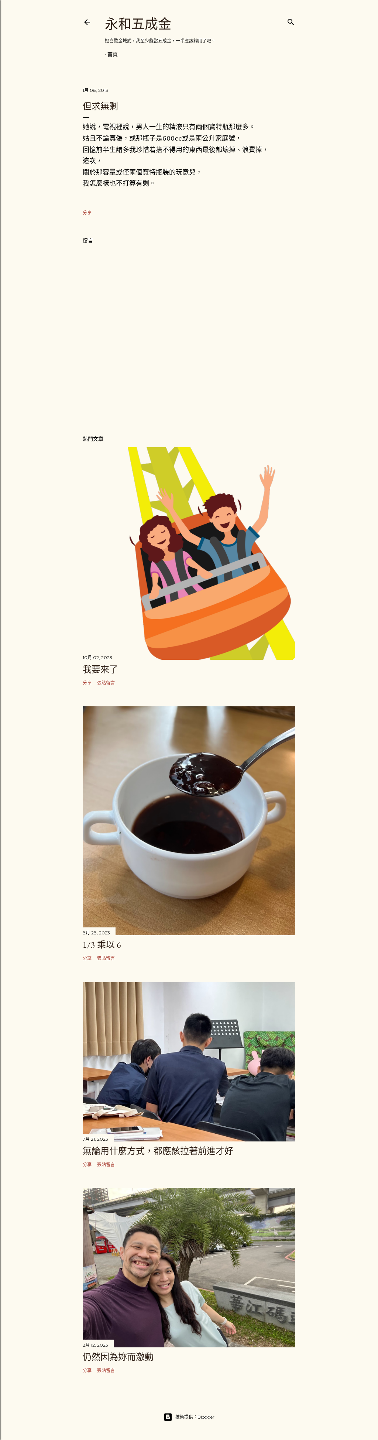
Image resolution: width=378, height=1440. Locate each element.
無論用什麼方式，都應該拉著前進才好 (158, 1151)
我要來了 (100, 669)
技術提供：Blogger (194, 1417)
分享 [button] (87, 213)
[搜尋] (290, 20)
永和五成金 (138, 24)
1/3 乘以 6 (102, 944)
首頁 (112, 54)
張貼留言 (106, 683)
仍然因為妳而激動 (118, 1357)
